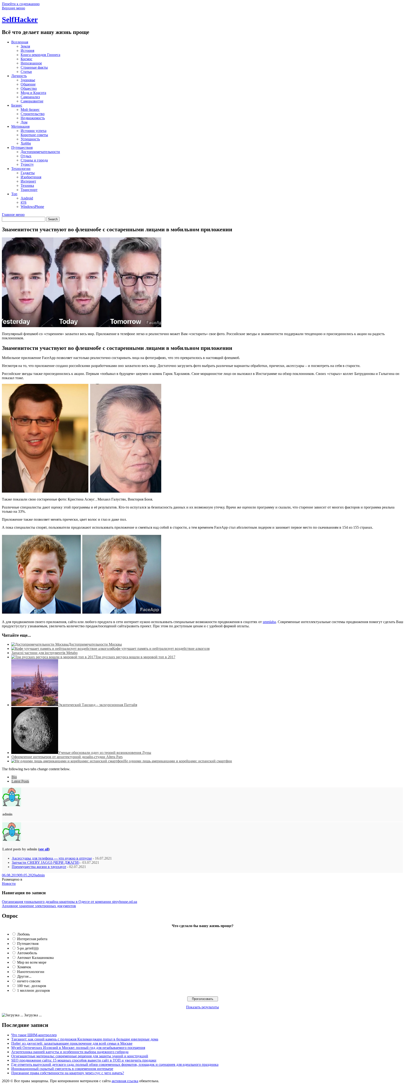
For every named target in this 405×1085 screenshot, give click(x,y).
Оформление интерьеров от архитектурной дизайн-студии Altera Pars (67, 757)
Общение (28, 84)
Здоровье (28, 80)
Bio (14, 777)
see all (44, 849)
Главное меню (13, 215)
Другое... (24, 976)
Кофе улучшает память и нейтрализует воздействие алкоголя (161, 649)
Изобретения (31, 177)
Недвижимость (33, 118)
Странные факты (34, 67)
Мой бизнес (30, 110)
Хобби (26, 143)
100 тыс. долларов (31, 986)
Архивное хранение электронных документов (39, 906)
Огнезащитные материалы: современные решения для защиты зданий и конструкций (79, 1056)
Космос (26, 59)
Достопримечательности (40, 152)
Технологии (20, 169)
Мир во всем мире (31, 962)
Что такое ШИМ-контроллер (34, 1035)
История (27, 50)
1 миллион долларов (33, 990)
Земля (25, 46)
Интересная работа (32, 939)
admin (40, 875)
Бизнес (16, 105)
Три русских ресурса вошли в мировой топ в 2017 (135, 657)
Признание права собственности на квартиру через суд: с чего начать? (67, 1073)
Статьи (26, 72)
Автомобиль (27, 953)
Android (27, 198)
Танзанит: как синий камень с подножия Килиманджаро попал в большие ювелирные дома (84, 1039)
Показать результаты (202, 1007)
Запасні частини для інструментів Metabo (44, 653)
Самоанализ (30, 97)
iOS (23, 202)
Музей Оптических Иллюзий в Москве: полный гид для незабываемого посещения (78, 1048)
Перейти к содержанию (21, 4)
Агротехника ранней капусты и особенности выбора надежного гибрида (69, 1052)
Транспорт (29, 190)
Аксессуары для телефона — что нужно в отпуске (52, 858)
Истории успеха (33, 131)
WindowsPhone (32, 207)
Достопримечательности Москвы (95, 644)
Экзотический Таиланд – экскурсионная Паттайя (97, 705)
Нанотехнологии (30, 972)
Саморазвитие (32, 101)
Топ (14, 194)
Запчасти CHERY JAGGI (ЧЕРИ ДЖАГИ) (45, 862)
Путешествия (22, 148)
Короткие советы (34, 135)
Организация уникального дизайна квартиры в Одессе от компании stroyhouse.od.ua (69, 902)
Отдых (26, 156)
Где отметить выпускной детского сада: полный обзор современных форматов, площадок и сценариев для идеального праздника (114, 1064)
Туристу (27, 164)
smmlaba (269, 622)
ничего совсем (28, 981)
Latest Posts (20, 781)
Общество (29, 88)
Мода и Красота (33, 93)
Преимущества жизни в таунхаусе (39, 867)
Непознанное (31, 63)
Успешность (30, 139)
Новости (9, 884)
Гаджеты (28, 173)
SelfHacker (20, 19)
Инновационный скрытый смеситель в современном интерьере (62, 1069)
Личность (19, 76)
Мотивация (20, 126)
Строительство (33, 114)
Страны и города (34, 160)
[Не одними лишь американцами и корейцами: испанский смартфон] (67, 761)
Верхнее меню (13, 8)
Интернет (28, 181)
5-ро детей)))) (27, 948)
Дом (24, 122)
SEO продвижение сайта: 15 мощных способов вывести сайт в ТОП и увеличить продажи (83, 1060)
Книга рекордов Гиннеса (40, 55)
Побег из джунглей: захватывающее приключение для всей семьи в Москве (71, 1043)
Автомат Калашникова (35, 958)
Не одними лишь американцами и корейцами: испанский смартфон (178, 761)
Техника (27, 185)
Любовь (23, 934)
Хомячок (24, 967)
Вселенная (19, 42)
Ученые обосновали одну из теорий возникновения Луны (104, 753)
